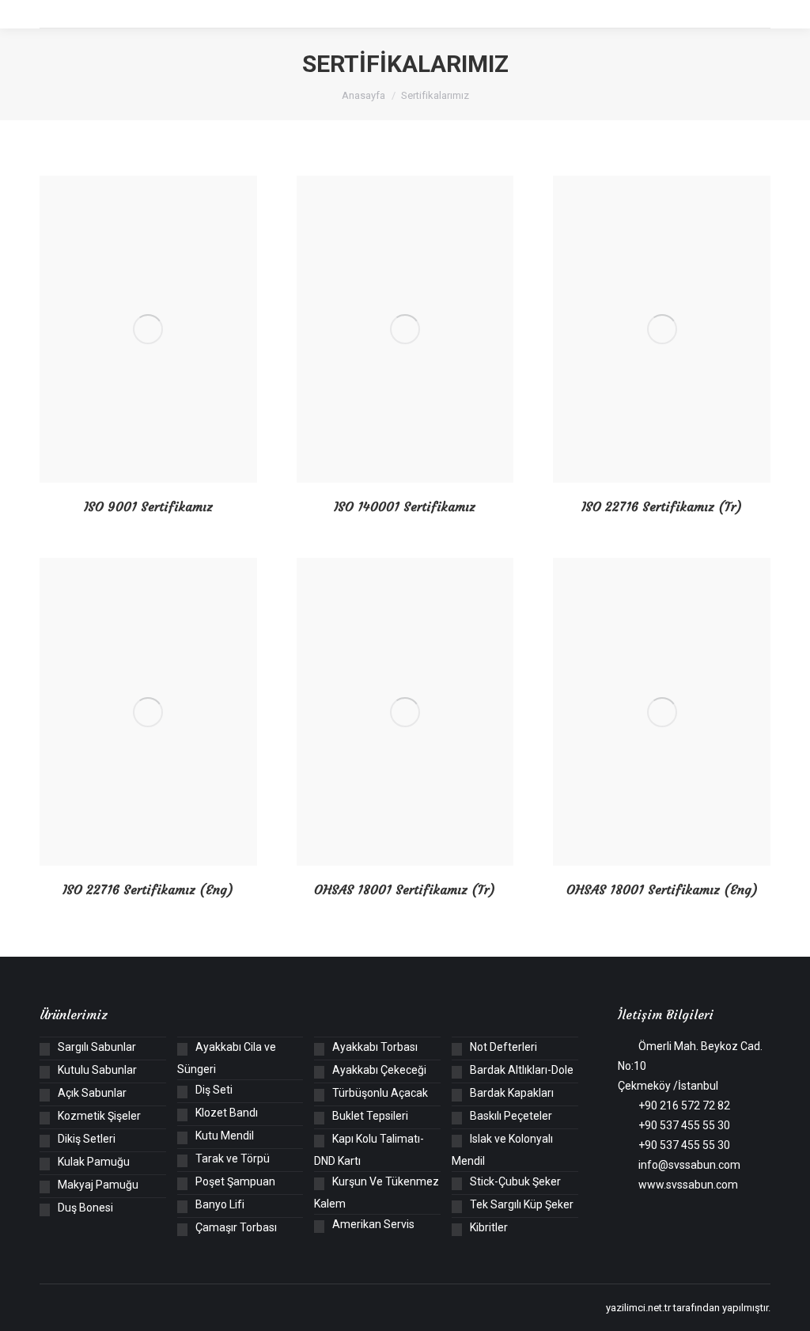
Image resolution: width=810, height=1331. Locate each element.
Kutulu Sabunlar (97, 1070)
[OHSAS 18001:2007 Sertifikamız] (405, 711)
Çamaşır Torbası (236, 1227)
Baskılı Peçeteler (511, 1115)
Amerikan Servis (373, 1224)
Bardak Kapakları (512, 1092)
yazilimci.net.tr (638, 1308)
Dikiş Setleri (86, 1138)
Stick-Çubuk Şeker (515, 1181)
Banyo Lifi (219, 1204)
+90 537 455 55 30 (684, 1125)
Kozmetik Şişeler (99, 1115)
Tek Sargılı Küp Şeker (521, 1204)
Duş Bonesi (85, 1207)
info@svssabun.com (689, 1164)
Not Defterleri (503, 1047)
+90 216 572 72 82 (684, 1105)
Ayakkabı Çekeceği (379, 1070)
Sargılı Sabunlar (97, 1047)
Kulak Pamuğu (94, 1161)
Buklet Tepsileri (370, 1115)
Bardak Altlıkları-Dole (521, 1070)
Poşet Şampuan (235, 1181)
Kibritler (489, 1227)
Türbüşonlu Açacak (380, 1092)
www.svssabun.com (688, 1184)
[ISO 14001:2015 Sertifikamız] (405, 329)
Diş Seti (214, 1089)
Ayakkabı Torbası (375, 1047)
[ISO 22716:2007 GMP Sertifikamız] (661, 329)
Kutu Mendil (224, 1135)
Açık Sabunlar (92, 1092)
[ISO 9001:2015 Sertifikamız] (148, 329)
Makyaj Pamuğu (98, 1184)
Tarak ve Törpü (232, 1158)
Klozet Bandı (226, 1112)
